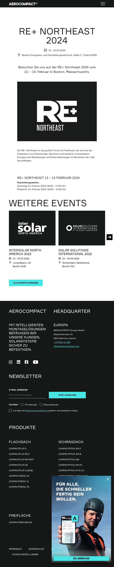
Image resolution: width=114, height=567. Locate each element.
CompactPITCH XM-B (69, 454)
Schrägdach (70, 442)
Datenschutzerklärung (37, 410)
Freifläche (20, 515)
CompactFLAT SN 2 (19, 454)
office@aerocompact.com (66, 346)
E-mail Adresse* (18, 390)
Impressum (15, 549)
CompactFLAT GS (18, 465)
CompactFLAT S (17, 448)
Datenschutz (36, 549)
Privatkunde (31, 404)
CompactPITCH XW (68, 459)
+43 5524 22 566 (62, 342)
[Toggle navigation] (103, 4)
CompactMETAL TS (19, 476)
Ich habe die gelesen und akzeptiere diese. (45, 410)
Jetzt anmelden (67, 395)
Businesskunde (51, 404)
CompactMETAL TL (19, 481)
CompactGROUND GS (20, 522)
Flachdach (20, 442)
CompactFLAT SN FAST (21, 459)
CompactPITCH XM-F (69, 448)
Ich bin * (15, 404)
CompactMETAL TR (19, 487)
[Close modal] (108, 479)
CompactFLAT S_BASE (21, 470)
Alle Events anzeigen (25, 283)
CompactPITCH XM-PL (70, 465)
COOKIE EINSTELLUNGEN (25, 554)
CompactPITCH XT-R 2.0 (71, 470)
